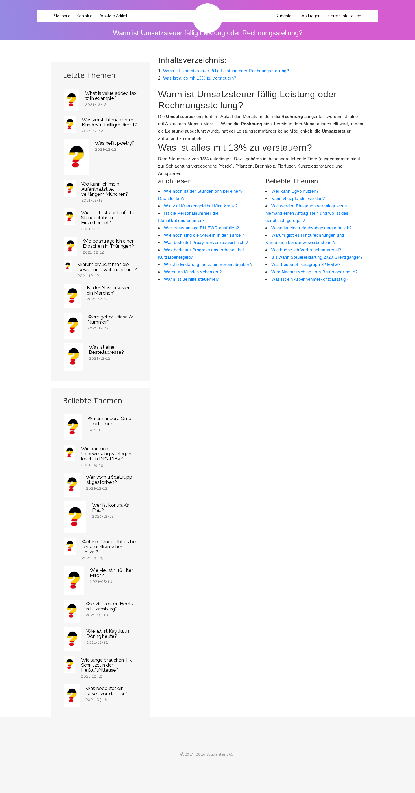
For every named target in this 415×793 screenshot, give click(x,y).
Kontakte (84, 16)
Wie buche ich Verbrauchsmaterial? (306, 249)
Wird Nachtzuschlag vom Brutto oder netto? (314, 271)
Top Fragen (310, 16)
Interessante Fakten (344, 16)
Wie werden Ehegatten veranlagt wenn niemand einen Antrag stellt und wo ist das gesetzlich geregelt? (306, 213)
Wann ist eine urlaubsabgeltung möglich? (311, 227)
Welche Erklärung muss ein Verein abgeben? (208, 264)
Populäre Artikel (113, 16)
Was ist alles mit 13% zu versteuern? (199, 78)
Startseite (62, 16)
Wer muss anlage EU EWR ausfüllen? (201, 227)
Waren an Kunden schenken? (193, 271)
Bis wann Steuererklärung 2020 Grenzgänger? (316, 257)
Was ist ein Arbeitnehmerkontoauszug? (309, 279)
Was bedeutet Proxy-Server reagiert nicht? (206, 242)
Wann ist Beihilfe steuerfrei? (191, 279)
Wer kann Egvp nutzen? (295, 191)
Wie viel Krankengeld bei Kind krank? (200, 205)
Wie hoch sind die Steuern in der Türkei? (204, 235)
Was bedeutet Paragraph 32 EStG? (305, 264)
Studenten (284, 16)
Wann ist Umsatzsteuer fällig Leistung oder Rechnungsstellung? (226, 70)
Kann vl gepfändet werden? (298, 198)
